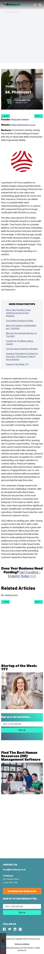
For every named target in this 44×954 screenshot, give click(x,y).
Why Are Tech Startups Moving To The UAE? (21, 334)
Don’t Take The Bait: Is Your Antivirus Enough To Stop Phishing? (18, 313)
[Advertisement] (22, 38)
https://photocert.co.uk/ (23, 125)
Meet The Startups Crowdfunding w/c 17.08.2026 (21, 327)
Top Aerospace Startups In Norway (22, 349)
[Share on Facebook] (3, 936)
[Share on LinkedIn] (3, 946)
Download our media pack (22, 891)
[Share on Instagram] (3, 951)
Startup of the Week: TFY (17, 364)
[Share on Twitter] (3, 941)
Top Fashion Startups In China (19, 321)
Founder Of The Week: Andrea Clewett (19, 342)
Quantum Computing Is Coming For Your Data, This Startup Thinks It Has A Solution (22, 357)
